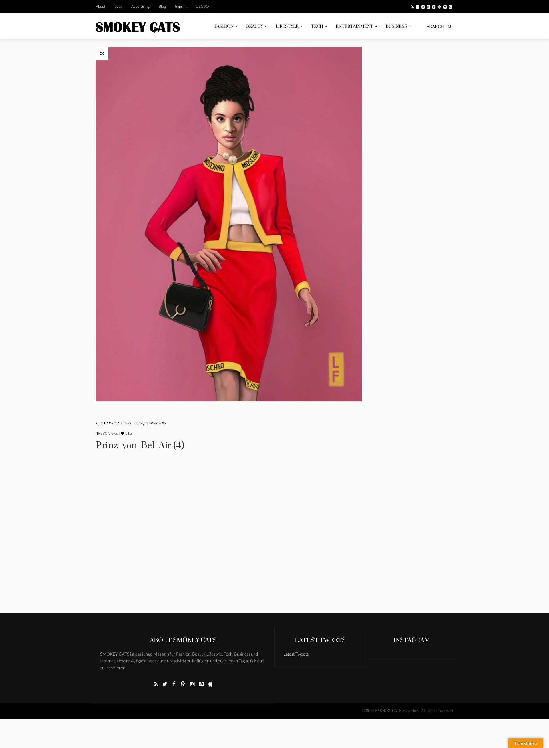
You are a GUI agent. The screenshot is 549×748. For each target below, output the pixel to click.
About (101, 6)
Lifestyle (287, 26)
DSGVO (202, 6)
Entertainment (354, 26)
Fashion (224, 26)
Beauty (254, 26)
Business (396, 26)
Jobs (118, 6)
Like (128, 433)
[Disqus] (229, 539)
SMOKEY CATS (114, 423)
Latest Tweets (320, 640)
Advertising (140, 6)
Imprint (181, 6)
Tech (317, 26)
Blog (162, 6)
